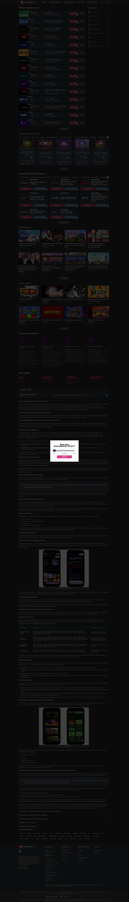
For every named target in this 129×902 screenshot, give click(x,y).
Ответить (64, 456)
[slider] (54, 451)
